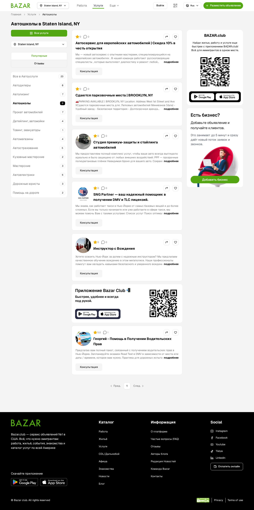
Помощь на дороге (26, 193)
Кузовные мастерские (28, 157)
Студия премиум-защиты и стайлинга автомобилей (125, 145)
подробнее (171, 62)
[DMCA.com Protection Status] (203, 500)
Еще (113, 5)
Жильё (103, 439)
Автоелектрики (23, 175)
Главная (16, 14)
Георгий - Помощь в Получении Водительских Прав (132, 341)
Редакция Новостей (163, 461)
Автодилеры (22, 85)
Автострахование (25, 148)
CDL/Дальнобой (109, 454)
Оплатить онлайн (229, 466)
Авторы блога (159, 454)
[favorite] (176, 37)
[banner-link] (127, 303)
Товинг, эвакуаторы (26, 130)
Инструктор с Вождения (114, 248)
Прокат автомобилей (28, 112)
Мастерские (21, 166)
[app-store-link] (53, 482)
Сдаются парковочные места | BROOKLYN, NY (114, 95)
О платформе (159, 431)
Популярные (39, 55)
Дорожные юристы (26, 184)
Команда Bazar (160, 468)
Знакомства (106, 468)
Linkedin (220, 457)
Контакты (157, 476)
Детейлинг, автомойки (28, 121)
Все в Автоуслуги (25, 76)
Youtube (220, 444)
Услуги (98, 5)
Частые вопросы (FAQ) (165, 439)
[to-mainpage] (26, 423)
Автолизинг (21, 94)
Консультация (89, 71)
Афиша (103, 461)
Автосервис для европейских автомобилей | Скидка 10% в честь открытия (125, 45)
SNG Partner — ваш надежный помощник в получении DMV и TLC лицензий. (129, 197)
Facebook (222, 437)
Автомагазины (23, 139)
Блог (102, 483)
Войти (160, 5)
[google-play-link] (24, 482)
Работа (82, 5)
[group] (39, 60)
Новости (104, 476)
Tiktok (219, 451)
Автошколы (22, 103)
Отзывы (39, 63)
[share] (167, 37)
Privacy (218, 500)
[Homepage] (20, 5)
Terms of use (235, 500)
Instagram (222, 431)
